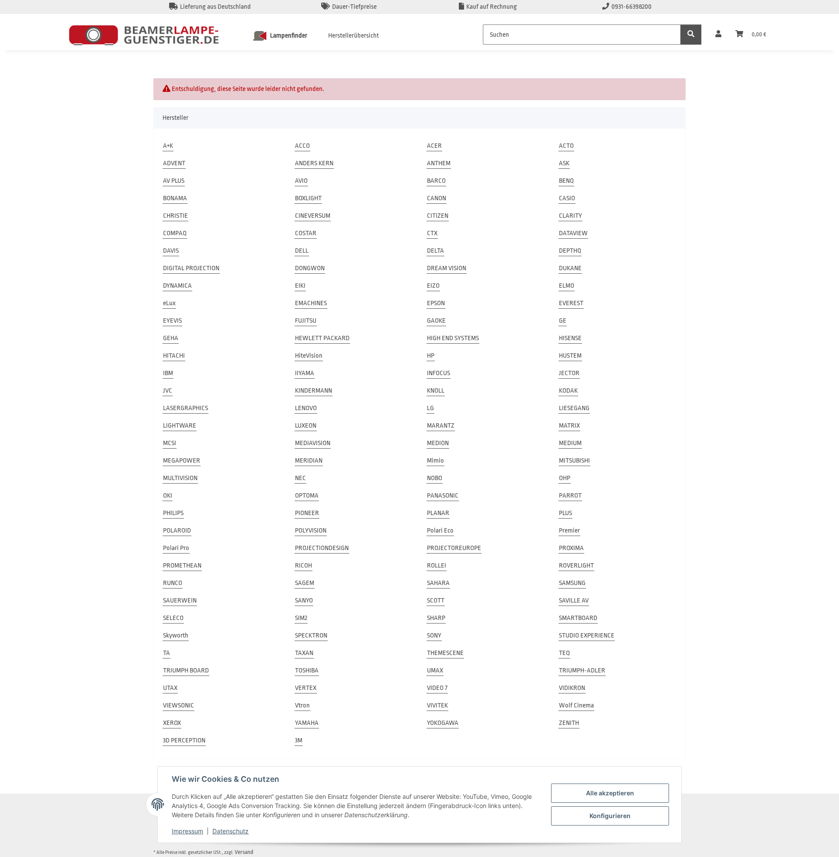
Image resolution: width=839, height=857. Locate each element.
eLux (169, 303)
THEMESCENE (445, 653)
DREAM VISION (446, 268)
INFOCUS (438, 373)
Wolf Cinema (576, 705)
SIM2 (301, 618)
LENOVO (306, 408)
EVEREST (571, 303)
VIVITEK (437, 705)
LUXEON (305, 425)
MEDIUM (570, 443)
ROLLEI (436, 565)
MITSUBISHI (574, 460)
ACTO (566, 146)
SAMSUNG (572, 583)
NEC (300, 478)
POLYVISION (310, 530)
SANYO (304, 600)
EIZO (433, 285)
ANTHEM (439, 163)
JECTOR (569, 373)
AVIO (301, 181)
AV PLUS (173, 181)
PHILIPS (173, 513)
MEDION (438, 443)
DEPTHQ (570, 250)
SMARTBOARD (578, 618)
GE (562, 320)
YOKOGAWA (442, 723)
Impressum (187, 831)
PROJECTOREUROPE (454, 548)
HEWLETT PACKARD (322, 338)
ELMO (566, 285)
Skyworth (175, 635)
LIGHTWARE (179, 425)
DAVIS (171, 250)
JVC (167, 390)
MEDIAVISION (312, 443)
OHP (564, 478)
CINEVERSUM (312, 215)
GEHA (170, 338)
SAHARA (438, 583)
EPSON (436, 303)
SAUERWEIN (180, 600)
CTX (432, 233)
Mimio (435, 460)
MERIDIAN (308, 460)
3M (298, 740)
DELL (302, 250)
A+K (168, 146)
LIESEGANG (574, 408)
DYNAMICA (177, 285)
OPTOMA (307, 495)
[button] (718, 34)
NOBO (434, 478)
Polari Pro (176, 548)
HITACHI (174, 355)
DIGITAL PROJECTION (191, 268)
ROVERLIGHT (576, 565)
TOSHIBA (307, 670)
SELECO (173, 618)
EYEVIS (172, 320)
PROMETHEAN (182, 565)
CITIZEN (437, 215)
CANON (436, 198)
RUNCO (172, 583)
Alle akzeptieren (610, 793)
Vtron (302, 705)
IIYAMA (304, 373)
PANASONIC (442, 495)
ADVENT (174, 163)
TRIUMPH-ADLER (582, 670)
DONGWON (310, 268)
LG (430, 408)
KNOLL (435, 390)
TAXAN (304, 653)
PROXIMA (571, 548)
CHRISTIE (175, 215)
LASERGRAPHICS (185, 408)
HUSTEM (570, 355)
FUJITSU (305, 320)
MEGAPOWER (181, 460)
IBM (168, 373)
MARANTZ (440, 425)
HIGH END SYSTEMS (453, 338)
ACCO (302, 146)
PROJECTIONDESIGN (322, 548)
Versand (244, 852)
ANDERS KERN (314, 163)
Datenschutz (230, 831)
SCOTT (435, 600)
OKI (167, 495)
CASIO (567, 198)
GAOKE (436, 320)
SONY (434, 635)
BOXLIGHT (308, 198)
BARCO (436, 181)
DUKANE (570, 268)
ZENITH (569, 723)
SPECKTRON (311, 635)
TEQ (564, 653)
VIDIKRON (572, 688)
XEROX (172, 723)
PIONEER (307, 513)
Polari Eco (440, 530)
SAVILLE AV (574, 600)
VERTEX (305, 688)
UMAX (435, 670)
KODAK (568, 390)
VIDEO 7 (437, 688)
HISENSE (570, 338)
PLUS (565, 513)
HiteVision (308, 355)
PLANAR (438, 513)
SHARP (436, 618)
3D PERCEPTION (184, 740)
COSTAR (305, 233)
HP (430, 355)
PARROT (570, 495)
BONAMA (175, 198)
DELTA (435, 250)
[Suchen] (690, 34)
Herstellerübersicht (353, 35)
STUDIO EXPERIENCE (586, 635)
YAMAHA (307, 723)
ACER (434, 146)
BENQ (566, 181)
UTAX (170, 688)
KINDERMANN (313, 390)
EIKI (300, 285)
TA (166, 653)
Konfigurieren (610, 815)
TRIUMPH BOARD (186, 670)
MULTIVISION (180, 478)
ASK (564, 163)
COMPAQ (175, 233)
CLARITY (570, 215)
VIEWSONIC (178, 705)
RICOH (303, 565)
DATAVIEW (573, 233)
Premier (569, 530)
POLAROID (177, 530)
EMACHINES (311, 303)
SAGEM (304, 583)
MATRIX (569, 425)
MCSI (169, 443)
